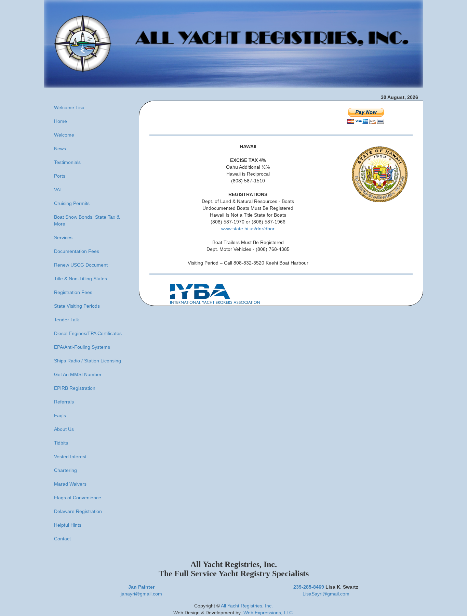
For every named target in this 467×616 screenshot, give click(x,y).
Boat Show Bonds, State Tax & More (87, 220)
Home (60, 121)
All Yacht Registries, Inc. (247, 605)
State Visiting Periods (77, 306)
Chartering (65, 470)
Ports (59, 176)
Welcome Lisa (69, 107)
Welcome (64, 135)
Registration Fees (73, 292)
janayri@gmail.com (141, 593)
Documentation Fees (76, 251)
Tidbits (61, 443)
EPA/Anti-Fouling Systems (82, 347)
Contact (62, 538)
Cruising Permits (72, 203)
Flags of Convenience (77, 497)
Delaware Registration (78, 511)
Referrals (64, 402)
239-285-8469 (308, 587)
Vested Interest (70, 456)
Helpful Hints (67, 525)
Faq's (60, 415)
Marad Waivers (70, 484)
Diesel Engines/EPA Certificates (88, 333)
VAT (58, 189)
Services (63, 237)
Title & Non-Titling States (80, 278)
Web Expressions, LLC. (268, 612)
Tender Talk (66, 319)
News (60, 148)
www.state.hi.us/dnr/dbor (248, 228)
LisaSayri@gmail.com (326, 593)
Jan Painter (141, 587)
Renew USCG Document (81, 265)
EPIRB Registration (74, 388)
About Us (64, 429)
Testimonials (67, 162)
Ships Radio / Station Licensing (87, 360)
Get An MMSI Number (78, 374)
